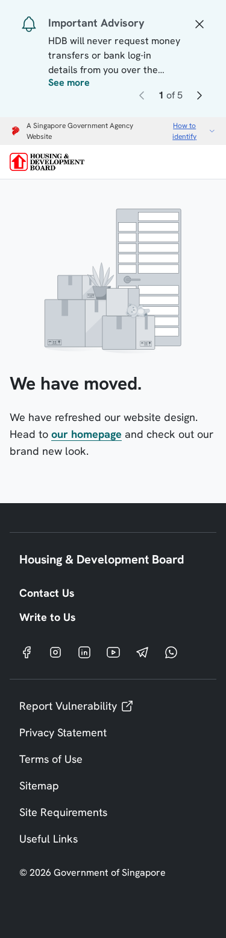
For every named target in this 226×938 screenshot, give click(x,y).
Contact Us (47, 593)
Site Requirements (63, 812)
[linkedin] (84, 652)
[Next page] (199, 97)
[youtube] (113, 652)
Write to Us (47, 617)
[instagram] (55, 652)
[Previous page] (141, 97)
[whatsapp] (171, 652)
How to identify (184, 131)
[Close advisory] (199, 22)
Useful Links (48, 839)
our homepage (86, 434)
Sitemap (39, 785)
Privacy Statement (63, 732)
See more (69, 82)
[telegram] (142, 652)
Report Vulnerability (68, 706)
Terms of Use (51, 759)
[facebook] (26, 652)
